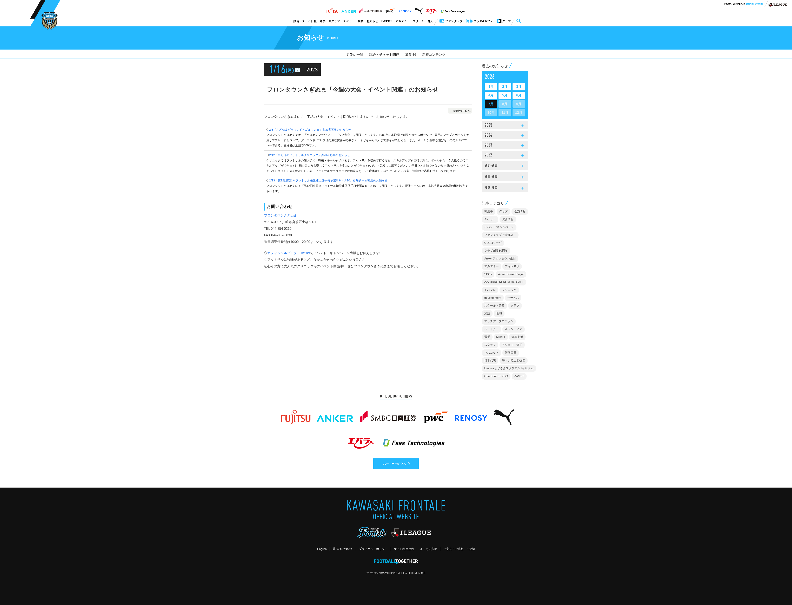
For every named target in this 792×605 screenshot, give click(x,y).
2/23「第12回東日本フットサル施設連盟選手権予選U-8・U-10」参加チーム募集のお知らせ (328, 180)
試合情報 (508, 219)
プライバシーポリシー (373, 549)
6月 (518, 95)
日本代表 (490, 360)
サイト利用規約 (404, 549)
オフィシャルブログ (282, 253)
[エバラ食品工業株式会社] (431, 10)
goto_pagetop (779, 590)
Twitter (305, 253)
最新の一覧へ (461, 110)
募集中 (488, 211)
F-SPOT (386, 21)
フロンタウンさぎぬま (280, 215)
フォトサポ (512, 266)
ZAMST (519, 376)
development (492, 297)
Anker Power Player (511, 274)
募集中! (410, 54)
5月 (504, 95)
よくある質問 (428, 549)
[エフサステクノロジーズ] (453, 10)
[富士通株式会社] (332, 10)
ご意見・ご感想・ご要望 (459, 549)
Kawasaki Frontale (743, 4)
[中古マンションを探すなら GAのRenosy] (405, 10)
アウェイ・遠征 (512, 344)
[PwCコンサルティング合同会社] (390, 10)
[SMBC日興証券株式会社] (370, 10)
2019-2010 (505, 177)
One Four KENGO (496, 376)
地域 (499, 313)
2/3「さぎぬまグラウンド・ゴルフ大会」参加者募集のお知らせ (310, 129)
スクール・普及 (423, 21)
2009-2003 (505, 188)
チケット (490, 219)
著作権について (343, 549)
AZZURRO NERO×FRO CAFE (504, 282)
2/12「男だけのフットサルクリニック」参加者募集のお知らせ (309, 155)
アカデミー (402, 21)
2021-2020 (505, 166)
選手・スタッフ (330, 21)
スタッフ (490, 344)
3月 (518, 86)
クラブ (515, 305)
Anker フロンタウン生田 (500, 258)
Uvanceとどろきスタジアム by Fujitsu (509, 368)
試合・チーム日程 (305, 21)
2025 (505, 125)
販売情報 (520, 211)
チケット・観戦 (353, 21)
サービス (513, 297)
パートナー (491, 329)
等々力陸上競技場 (513, 360)
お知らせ (372, 21)
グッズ (503, 211)
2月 (504, 86)
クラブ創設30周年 (496, 250)
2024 (505, 135)
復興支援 (517, 337)
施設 (487, 313)
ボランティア (513, 329)
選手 (487, 337)
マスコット (491, 352)
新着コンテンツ (433, 54)
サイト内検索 (519, 21)
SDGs (488, 274)
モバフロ (490, 289)
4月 (491, 95)
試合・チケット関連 (384, 54)
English (322, 549)
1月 (491, 86)
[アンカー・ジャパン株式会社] (348, 10)
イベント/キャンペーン (499, 227)
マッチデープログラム (498, 321)
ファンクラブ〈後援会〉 (500, 235)
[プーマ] (419, 10)
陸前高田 (510, 352)
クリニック (509, 289)
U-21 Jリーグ (493, 242)
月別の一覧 (355, 54)
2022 (505, 155)
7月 (491, 104)
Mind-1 (500, 337)
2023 (505, 145)
